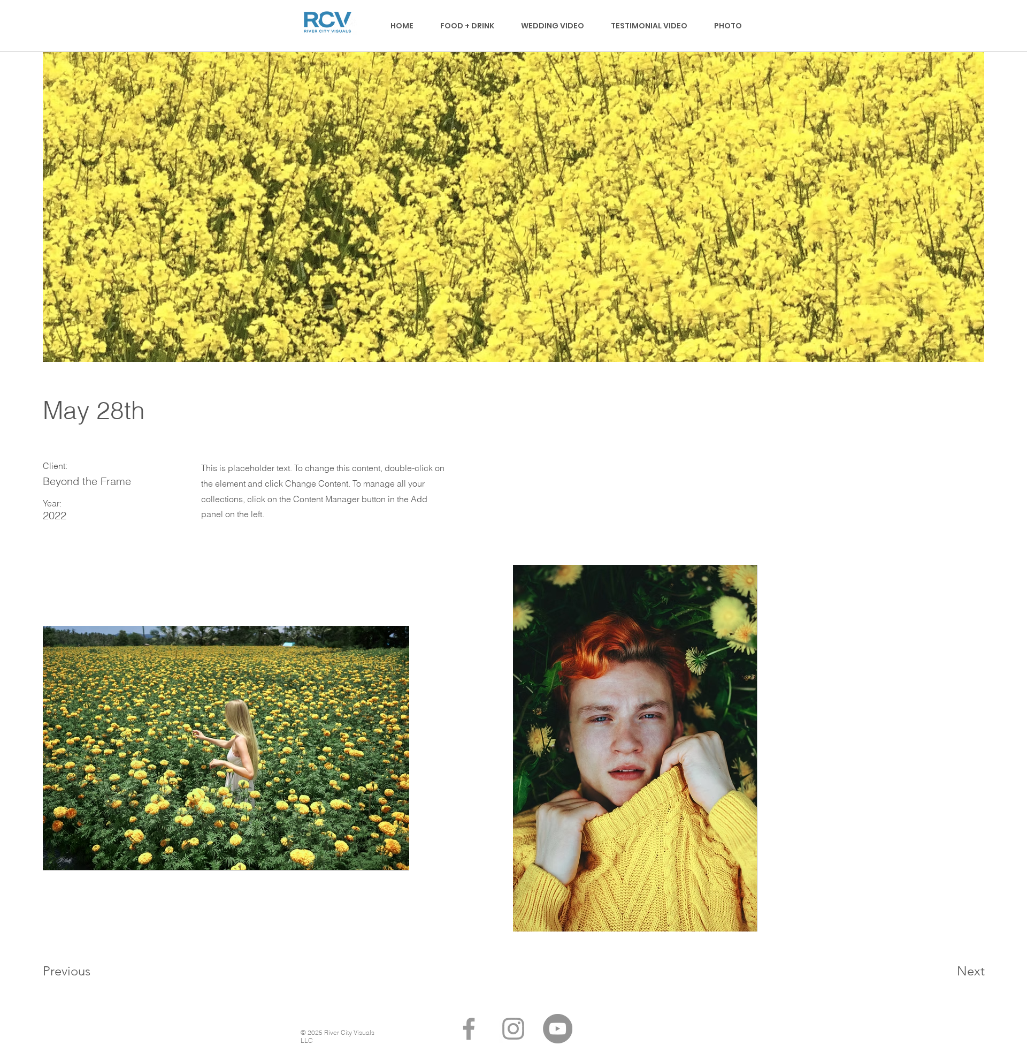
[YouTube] (557, 1028)
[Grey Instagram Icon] (513, 1028)
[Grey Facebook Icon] (469, 1028)
